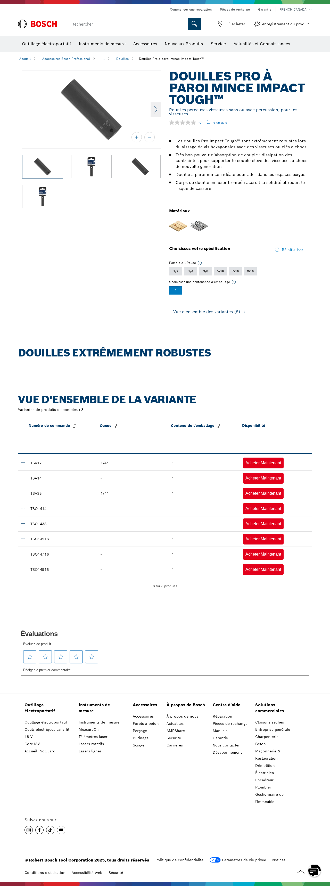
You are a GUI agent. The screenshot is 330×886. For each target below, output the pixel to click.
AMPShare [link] (176, 730)
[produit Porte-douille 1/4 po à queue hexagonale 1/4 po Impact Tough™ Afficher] (23, 478)
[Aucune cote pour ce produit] (184, 122)
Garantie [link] (220, 738)
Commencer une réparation (191, 9)
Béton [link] (260, 744)
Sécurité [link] (174, 738)
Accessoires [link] (145, 705)
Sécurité (116, 872)
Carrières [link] (175, 745)
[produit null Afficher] (23, 462)
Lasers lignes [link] (90, 751)
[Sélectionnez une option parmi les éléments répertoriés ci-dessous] (199, 263)
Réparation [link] (222, 716)
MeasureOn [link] (89, 729)
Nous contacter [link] (226, 745)
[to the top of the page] (322, 855)
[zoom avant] (136, 137)
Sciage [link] (138, 745)
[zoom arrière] (149, 137)
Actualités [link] (175, 723)
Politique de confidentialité (179, 860)
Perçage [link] (140, 730)
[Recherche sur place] (194, 24)
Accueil (25, 59)
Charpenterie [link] (266, 736)
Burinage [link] (140, 738)
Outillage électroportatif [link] (39, 707)
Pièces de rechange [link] (230, 723)
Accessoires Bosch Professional (66, 59)
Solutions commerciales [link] (269, 707)
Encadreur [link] (264, 780)
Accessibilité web (87, 872)
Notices (278, 860)
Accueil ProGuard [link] (39, 751)
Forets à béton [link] (146, 723)
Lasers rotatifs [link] (91, 744)
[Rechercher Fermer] (183, 24)
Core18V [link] (32, 744)
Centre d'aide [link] (226, 705)
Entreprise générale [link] (272, 729)
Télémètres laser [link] (93, 736)
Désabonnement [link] (227, 752)
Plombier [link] (263, 787)
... (103, 59)
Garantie (264, 9)
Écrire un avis (217, 122)
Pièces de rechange (235, 9)
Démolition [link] (265, 765)
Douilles (122, 59)
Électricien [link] (264, 772)
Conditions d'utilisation (44, 872)
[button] (263, 463)
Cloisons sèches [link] (269, 722)
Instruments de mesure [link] (94, 707)
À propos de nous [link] (182, 716)
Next (156, 109)
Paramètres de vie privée (244, 860)
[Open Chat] (314, 870)
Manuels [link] (220, 730)
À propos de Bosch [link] (186, 705)
